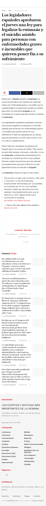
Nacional (27, 438)
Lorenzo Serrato (10, 64)
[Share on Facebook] (14, 93)
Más (10, 10)
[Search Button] (43, 3)
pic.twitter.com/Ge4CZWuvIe (17, 200)
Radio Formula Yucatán (33, 444)
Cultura (5, 444)
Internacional (7, 462)
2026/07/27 (22, 385)
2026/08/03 (22, 365)
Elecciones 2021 (8, 453)
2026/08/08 (22, 340)
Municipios (28, 435)
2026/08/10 (22, 316)
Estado (5, 459)
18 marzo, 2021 (26, 64)
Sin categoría (30, 455)
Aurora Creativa (37, 500)
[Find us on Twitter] (7, 475)
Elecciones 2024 (9, 456)
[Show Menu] (3, 3)
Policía (27, 441)
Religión (27, 447)
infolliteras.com (12, 500)
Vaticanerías (29, 461)
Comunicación (8, 438)
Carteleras (6, 432)
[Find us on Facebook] (2, 475)
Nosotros (5, 496)
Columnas (6, 435)
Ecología (5, 450)
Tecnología (28, 458)
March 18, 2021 (11, 208)
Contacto (5, 441)
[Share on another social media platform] (38, 93)
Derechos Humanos (21, 10)
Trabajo (26, 496)
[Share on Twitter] (27, 93)
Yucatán (27, 464)
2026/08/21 (22, 274)
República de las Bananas (31, 451)
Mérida (27, 432)
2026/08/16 (22, 294)
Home (4, 10)
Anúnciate (16, 496)
